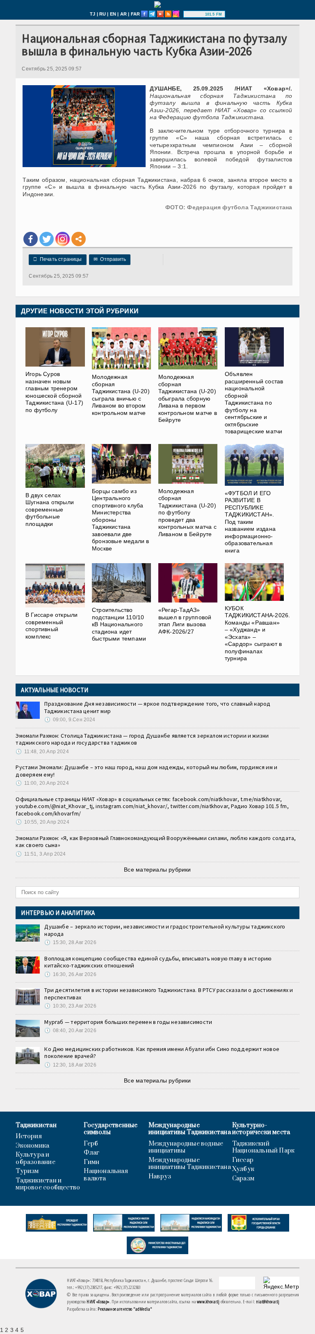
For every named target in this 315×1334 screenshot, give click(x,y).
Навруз (159, 1176)
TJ (92, 13)
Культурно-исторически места (261, 1129)
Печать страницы (57, 259)
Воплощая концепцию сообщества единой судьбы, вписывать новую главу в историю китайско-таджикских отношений (158, 962)
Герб (91, 1144)
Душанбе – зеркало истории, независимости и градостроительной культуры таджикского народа (164, 930)
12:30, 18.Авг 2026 (70, 1065)
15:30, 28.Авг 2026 (70, 942)
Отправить (110, 259)
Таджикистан (36, 1125)
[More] (78, 239)
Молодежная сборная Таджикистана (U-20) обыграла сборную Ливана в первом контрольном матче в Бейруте (187, 398)
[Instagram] (62, 239)
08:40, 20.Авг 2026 (70, 1030)
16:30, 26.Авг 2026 (70, 974)
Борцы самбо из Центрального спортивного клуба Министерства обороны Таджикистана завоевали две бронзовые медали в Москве (120, 520)
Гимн (91, 1162)
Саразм (243, 1178)
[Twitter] (46, 239)
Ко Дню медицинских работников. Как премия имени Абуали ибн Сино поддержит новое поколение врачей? (161, 1052)
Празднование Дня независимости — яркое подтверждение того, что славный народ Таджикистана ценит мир (157, 707)
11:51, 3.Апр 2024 (41, 854)
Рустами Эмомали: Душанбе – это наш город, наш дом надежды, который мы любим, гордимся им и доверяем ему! (146, 770)
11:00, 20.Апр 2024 (42, 783)
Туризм (27, 1171)
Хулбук (243, 1169)
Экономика (32, 1146)
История (28, 1136)
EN (113, 13)
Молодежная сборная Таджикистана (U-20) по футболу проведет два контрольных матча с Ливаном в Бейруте (187, 512)
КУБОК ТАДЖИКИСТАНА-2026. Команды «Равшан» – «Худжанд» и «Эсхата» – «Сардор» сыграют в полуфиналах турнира (257, 633)
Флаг (91, 1153)
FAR (135, 13)
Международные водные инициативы (185, 1147)
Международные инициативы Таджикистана (189, 1129)
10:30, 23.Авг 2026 (70, 1006)
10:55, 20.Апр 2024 (42, 822)
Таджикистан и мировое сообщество (48, 1184)
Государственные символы (110, 1129)
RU (102, 13)
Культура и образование (35, 1158)
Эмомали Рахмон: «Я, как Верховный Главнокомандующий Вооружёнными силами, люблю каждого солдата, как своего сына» (156, 841)
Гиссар (242, 1160)
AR (123, 13)
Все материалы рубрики (157, 869)
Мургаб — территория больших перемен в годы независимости (128, 1022)
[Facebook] (30, 239)
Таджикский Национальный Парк (263, 1147)
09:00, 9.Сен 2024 (69, 719)
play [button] (195, 14)
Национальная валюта (106, 1175)
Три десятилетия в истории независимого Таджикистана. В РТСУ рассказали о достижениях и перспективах (168, 993)
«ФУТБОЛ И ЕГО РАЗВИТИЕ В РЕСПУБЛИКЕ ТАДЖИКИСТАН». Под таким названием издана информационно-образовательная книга (250, 521)
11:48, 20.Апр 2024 (42, 751)
